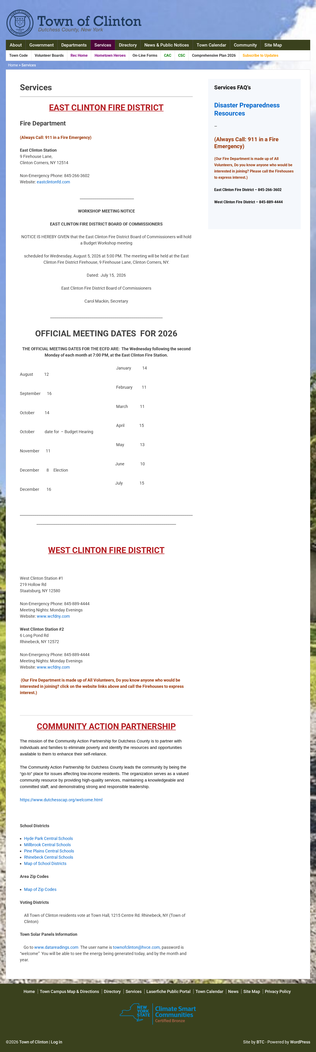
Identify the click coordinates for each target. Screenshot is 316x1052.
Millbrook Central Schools (47, 844)
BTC (260, 1041)
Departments (74, 45)
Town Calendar (211, 45)
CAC (167, 55)
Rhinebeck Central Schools (48, 857)
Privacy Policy (278, 991)
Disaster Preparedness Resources (247, 109)
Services (102, 45)
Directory (128, 45)
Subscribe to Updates (260, 55)
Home (13, 65)
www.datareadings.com (56, 947)
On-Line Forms (145, 55)
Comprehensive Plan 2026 (214, 55)
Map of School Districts (45, 863)
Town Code (18, 55)
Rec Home (79, 55)
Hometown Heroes (110, 55)
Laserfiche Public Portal (168, 991)
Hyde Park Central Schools (48, 838)
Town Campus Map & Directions (69, 991)
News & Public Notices (166, 45)
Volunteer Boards (49, 55)
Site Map (273, 45)
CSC (181, 55)
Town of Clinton (33, 1041)
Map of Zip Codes (40, 889)
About (16, 45)
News (233, 991)
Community (245, 45)
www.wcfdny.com (53, 616)
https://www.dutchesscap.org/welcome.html (61, 799)
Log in (56, 1041)
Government (41, 45)
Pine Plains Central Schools (49, 850)
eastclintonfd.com (53, 181)
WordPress (300, 1041)
